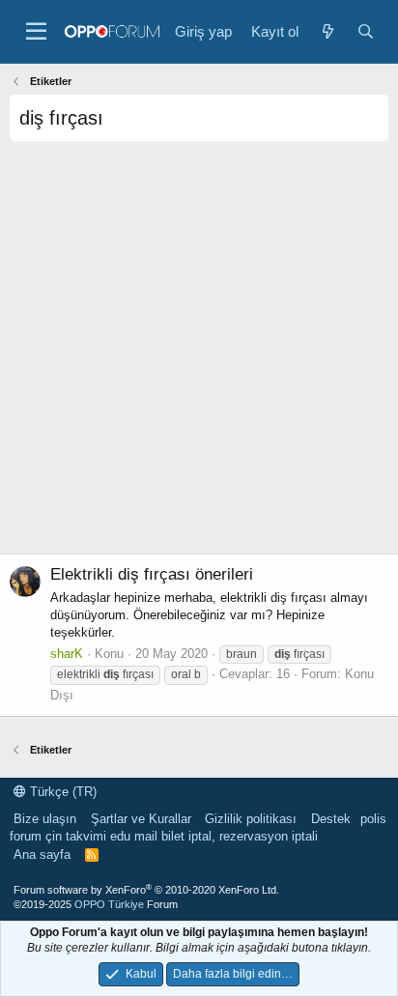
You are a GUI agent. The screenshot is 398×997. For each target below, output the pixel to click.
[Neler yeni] (327, 31)
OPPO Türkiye (109, 904)
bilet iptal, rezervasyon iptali (239, 836)
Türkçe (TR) (61, 791)
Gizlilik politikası (251, 819)
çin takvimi (75, 836)
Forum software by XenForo (146, 890)
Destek (331, 819)
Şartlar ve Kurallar (141, 819)
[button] (36, 32)
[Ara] (365, 31)
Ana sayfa (42, 854)
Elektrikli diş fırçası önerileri (151, 574)
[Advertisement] (199, 355)
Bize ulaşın (45, 819)
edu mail (133, 836)
